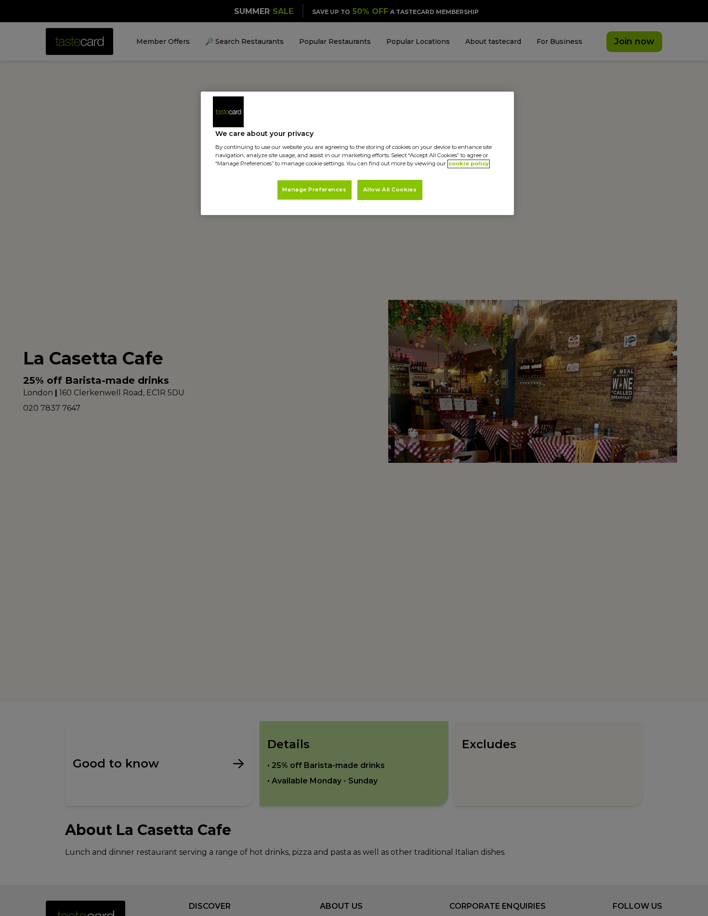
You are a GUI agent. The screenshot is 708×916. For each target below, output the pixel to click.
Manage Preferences (314, 190)
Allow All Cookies (390, 190)
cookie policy (468, 164)
